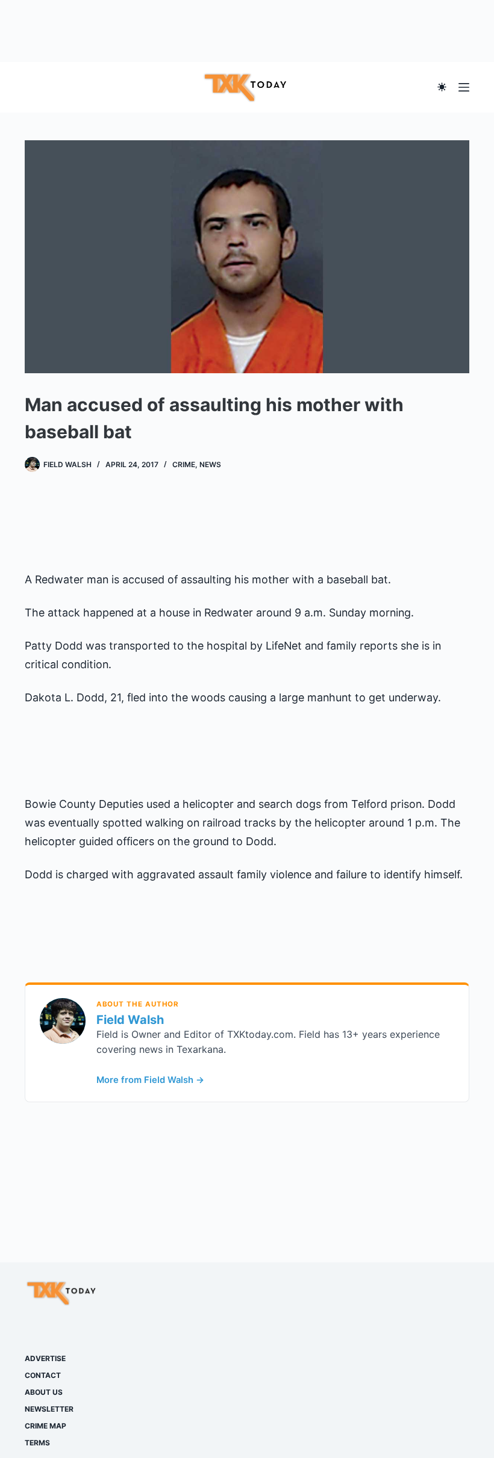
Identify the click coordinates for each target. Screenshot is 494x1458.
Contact (43, 1375)
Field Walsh (130, 1020)
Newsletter (49, 1408)
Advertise (45, 1358)
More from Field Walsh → (150, 1080)
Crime (183, 464)
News (210, 464)
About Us (44, 1392)
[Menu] (463, 87)
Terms (37, 1442)
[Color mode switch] (441, 87)
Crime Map (45, 1425)
